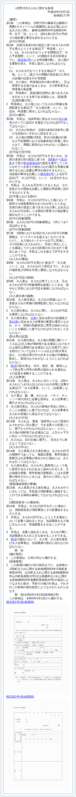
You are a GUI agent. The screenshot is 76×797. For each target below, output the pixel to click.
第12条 (13, 321)
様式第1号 (24, 59)
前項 (13, 365)
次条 (33, 318)
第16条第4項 (31, 163)
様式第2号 (46, 174)
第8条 (51, 159)
